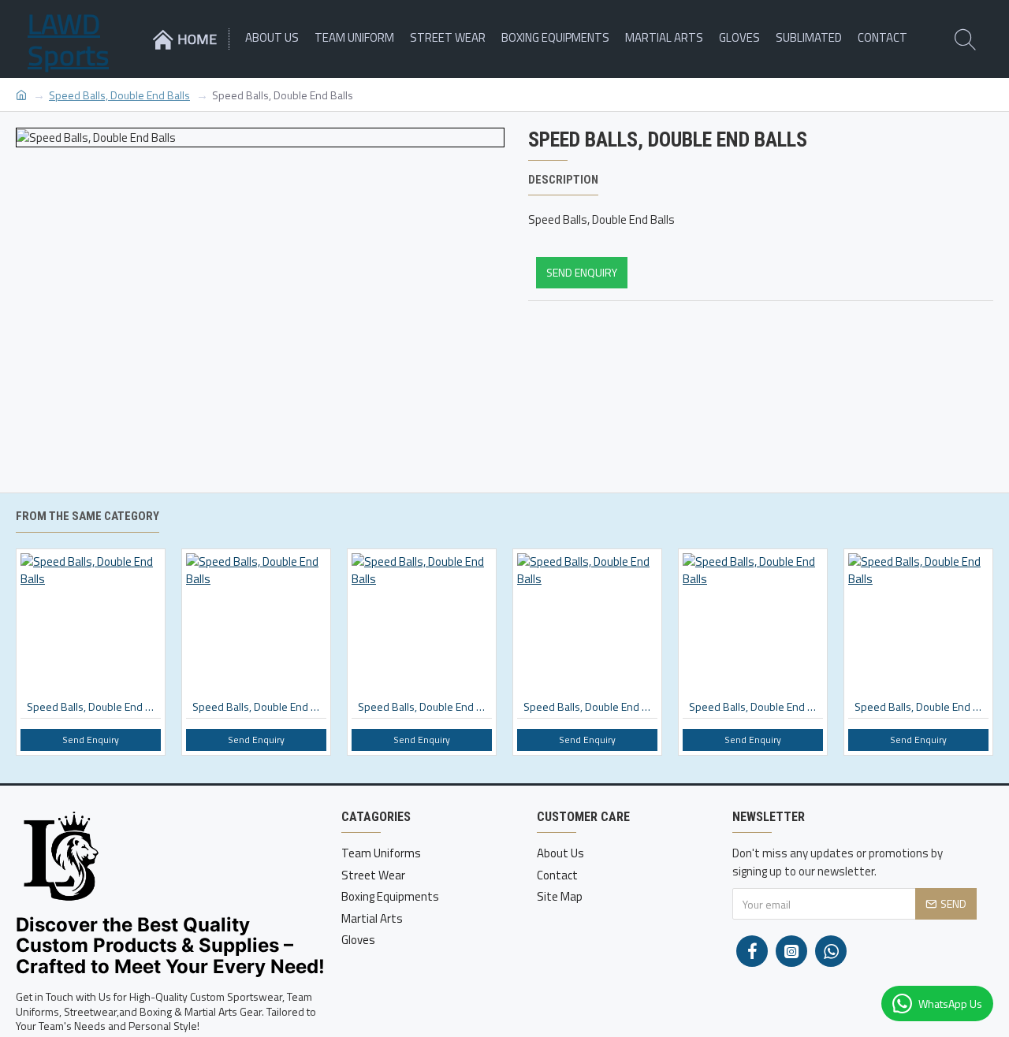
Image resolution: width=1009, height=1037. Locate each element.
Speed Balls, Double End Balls (119, 95)
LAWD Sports (68, 39)
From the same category (87, 516)
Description (563, 180)
